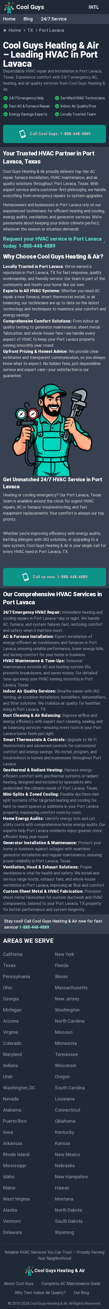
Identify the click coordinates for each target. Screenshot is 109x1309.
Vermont (12, 1221)
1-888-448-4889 (34, 927)
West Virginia (16, 1199)
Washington (67, 1010)
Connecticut (67, 1110)
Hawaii (62, 1187)
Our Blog (81, 1292)
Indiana (10, 1065)
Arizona (11, 1021)
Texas (9, 965)
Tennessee (66, 1054)
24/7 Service (54, 18)
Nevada (11, 1098)
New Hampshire (71, 1176)
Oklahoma (65, 1121)
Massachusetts (71, 987)
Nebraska (65, 1165)
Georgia (11, 998)
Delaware (12, 1232)
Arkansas (13, 1143)
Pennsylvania (16, 976)
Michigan (12, 1010)
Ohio (7, 987)
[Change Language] (95, 7)
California (13, 954)
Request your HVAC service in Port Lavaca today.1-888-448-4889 (52, 242)
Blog (28, 18)
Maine (9, 1187)
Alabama (12, 1110)
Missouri (63, 1032)
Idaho (8, 1176)
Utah (8, 1076)
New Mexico (67, 1154)
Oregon (62, 1076)
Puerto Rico (15, 1121)
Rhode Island (16, 1154)
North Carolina (69, 1021)
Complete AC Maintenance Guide (71, 1283)
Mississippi (14, 1165)
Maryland (12, 1054)
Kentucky (64, 1132)
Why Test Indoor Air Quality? (40, 1292)
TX (30, 30)
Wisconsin (65, 1065)
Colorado (12, 1043)
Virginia (10, 1032)
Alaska (10, 1210)
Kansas (62, 1143)
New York (64, 954)
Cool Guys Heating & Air (48, 1303)
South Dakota (69, 1221)
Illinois (61, 976)
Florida (61, 965)
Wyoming (64, 1232)
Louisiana (65, 1098)
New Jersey (67, 998)
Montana (64, 1199)
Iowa (8, 1132)
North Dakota (68, 1210)
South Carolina (70, 1087)
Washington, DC (19, 1087)
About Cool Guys (18, 1283)
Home (9, 18)
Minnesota (66, 1043)
